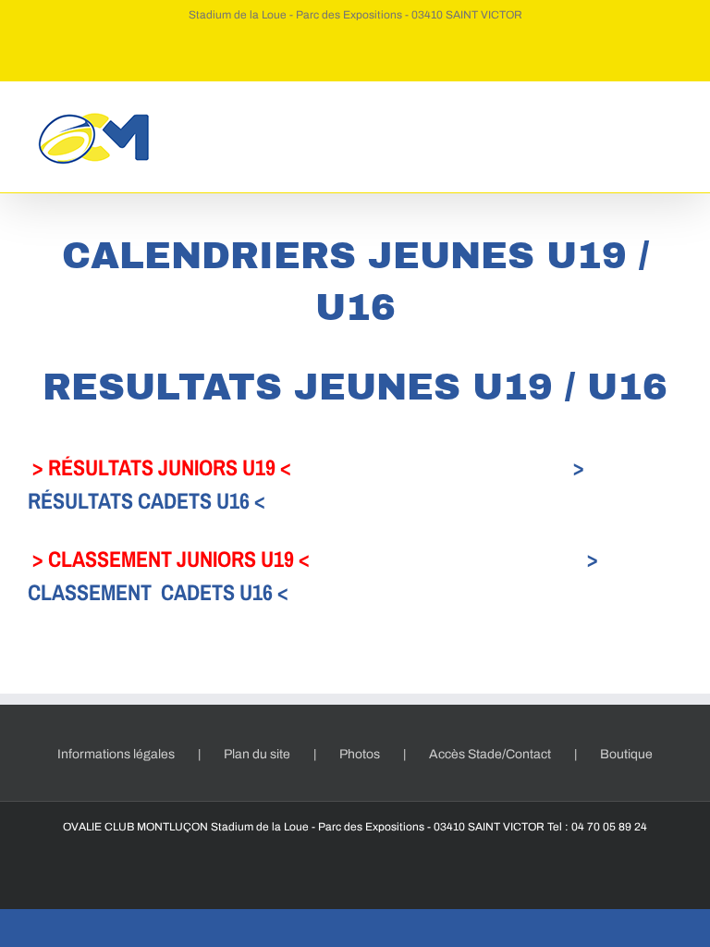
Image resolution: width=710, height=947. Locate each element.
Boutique (626, 754)
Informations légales (116, 754)
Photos (359, 754)
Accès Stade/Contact (490, 754)
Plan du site (257, 754)
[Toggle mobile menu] (674, 109)
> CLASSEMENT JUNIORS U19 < (171, 558)
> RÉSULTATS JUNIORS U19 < (161, 467)
